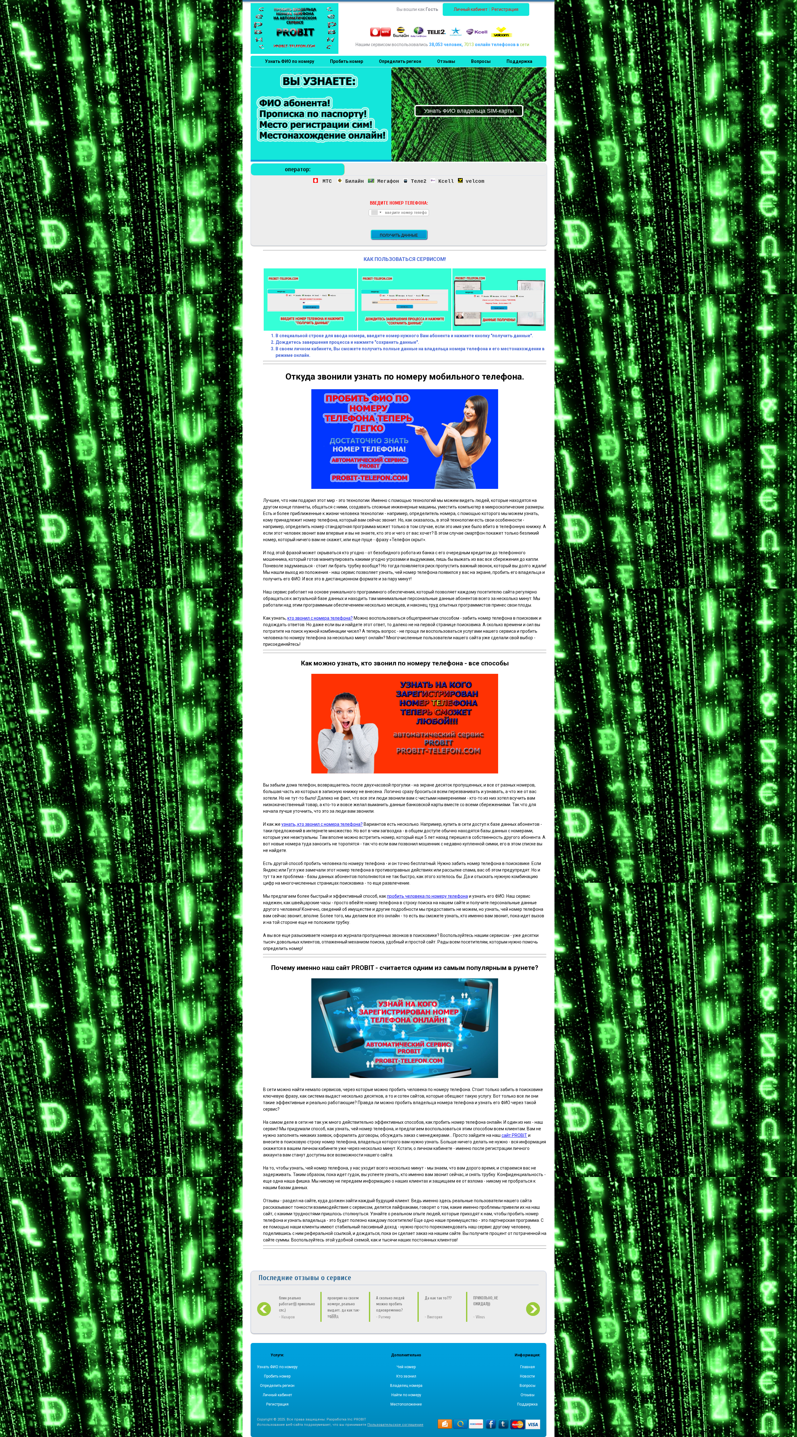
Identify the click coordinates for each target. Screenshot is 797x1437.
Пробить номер (277, 1376)
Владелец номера (406, 1385)
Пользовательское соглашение (395, 1425)
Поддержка (527, 1404)
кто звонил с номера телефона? (320, 618)
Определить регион (277, 1385)
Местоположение (406, 1404)
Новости (527, 1376)
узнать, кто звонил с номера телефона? (322, 824)
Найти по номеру (406, 1395)
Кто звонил (406, 1376)
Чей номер (406, 1367)
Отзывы (528, 1395)
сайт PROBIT (514, 1135)
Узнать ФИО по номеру (277, 1367)
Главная (527, 1367)
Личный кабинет (471, 9)
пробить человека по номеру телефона (427, 896)
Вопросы (527, 1385)
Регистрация (505, 9)
